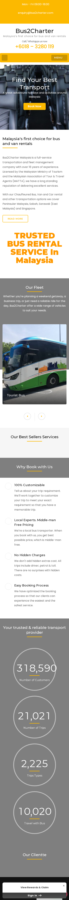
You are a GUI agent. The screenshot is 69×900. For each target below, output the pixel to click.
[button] (27, 416)
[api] (34, 19)
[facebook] (31, 19)
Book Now (34, 106)
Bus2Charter (34, 31)
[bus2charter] (38, 19)
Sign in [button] (33, 895)
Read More (15, 218)
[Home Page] (5, 58)
